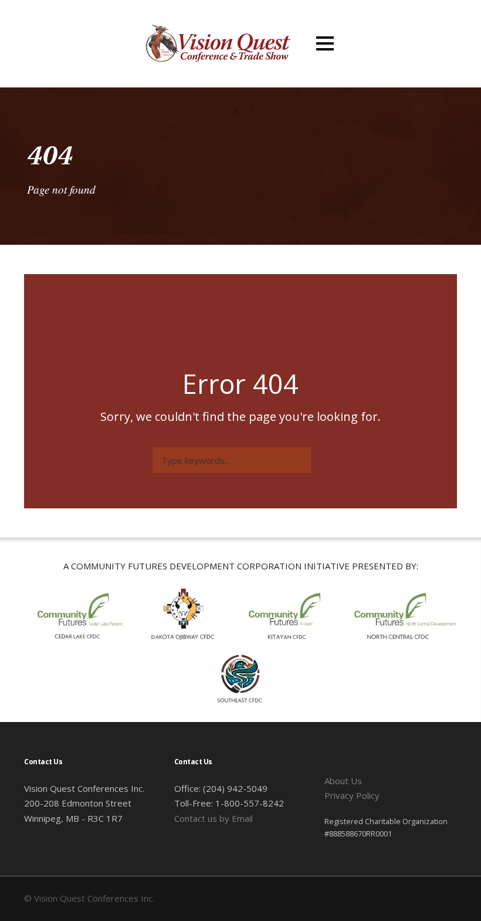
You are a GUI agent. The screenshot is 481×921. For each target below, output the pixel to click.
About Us (343, 781)
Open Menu (324, 43)
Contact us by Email (213, 818)
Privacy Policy (352, 795)
